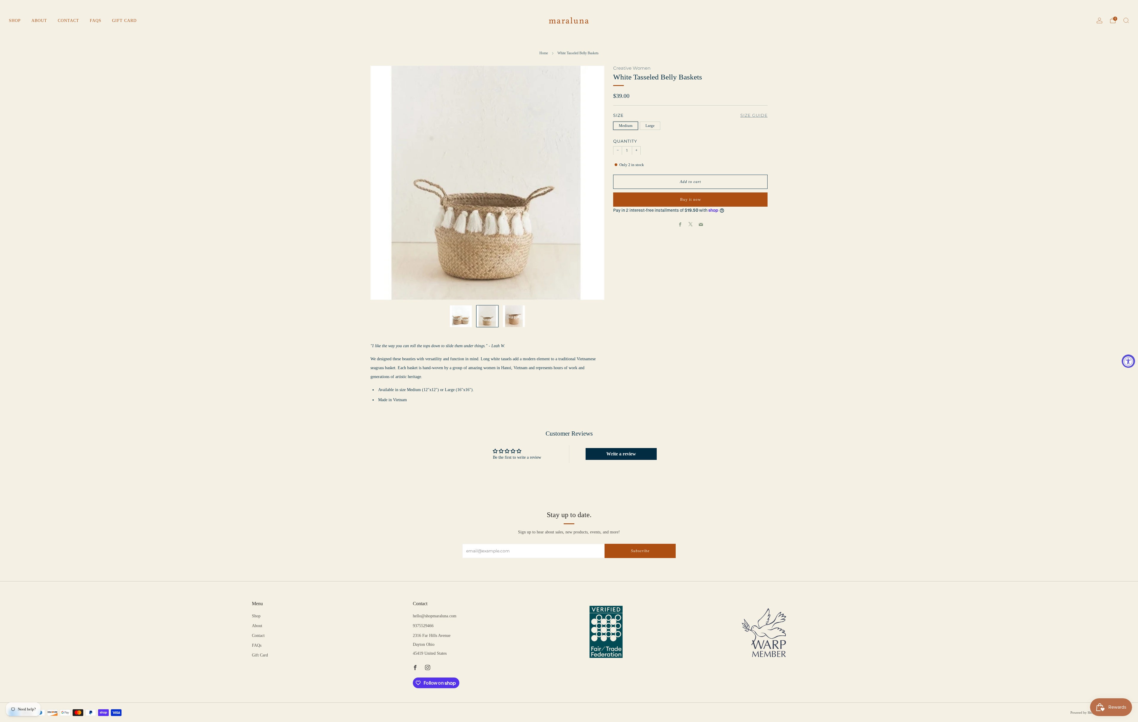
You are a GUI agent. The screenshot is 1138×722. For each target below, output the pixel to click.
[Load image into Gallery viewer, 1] (461, 316)
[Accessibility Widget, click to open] (1128, 361)
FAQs (95, 20)
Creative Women (631, 68)
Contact (68, 20)
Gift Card (124, 20)
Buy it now (690, 199)
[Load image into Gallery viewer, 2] (487, 316)
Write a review (621, 453)
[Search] (1126, 20)
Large (650, 126)
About (39, 20)
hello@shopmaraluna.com (434, 616)
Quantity (625, 141)
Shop (15, 20)
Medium (625, 126)
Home (543, 53)
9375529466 (423, 626)
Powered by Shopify (1084, 712)
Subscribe (640, 551)
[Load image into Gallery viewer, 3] (514, 316)
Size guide (754, 115)
